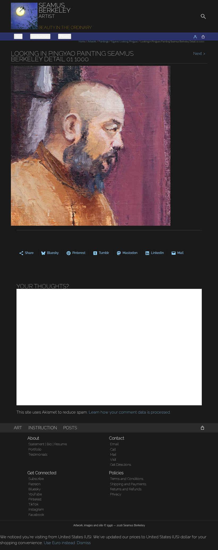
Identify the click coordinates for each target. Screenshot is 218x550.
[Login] (195, 37)
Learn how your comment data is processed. (130, 412)
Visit (113, 460)
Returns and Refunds (125, 489)
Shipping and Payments (128, 484)
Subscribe (36, 479)
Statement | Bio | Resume (47, 444)
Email (114, 444)
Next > (198, 53)
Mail (113, 454)
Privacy (115, 494)
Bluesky (34, 489)
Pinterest (34, 499)
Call (113, 449)
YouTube (35, 494)
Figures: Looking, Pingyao (124, 41)
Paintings (103, 41)
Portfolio (34, 449)
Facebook (36, 515)
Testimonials (37, 454)
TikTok (33, 504)
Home (82, 41)
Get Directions (120, 465)
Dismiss (84, 542)
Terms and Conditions (126, 479)
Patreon (34, 484)
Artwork (92, 41)
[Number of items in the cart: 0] (203, 37)
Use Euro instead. (60, 542)
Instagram (36, 509)
